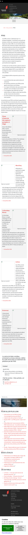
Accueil (11, 5)
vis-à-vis (13, 515)
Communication (13, 8)
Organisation (12, 6)
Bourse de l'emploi (15, 506)
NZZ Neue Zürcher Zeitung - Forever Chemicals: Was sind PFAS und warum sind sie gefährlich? (15, 479)
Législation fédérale (9, 466)
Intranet (13, 498)
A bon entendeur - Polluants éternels (14, 476)
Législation (14, 496)
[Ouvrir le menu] (14, 21)
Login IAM (13, 508)
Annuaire (13, 493)
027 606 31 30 (8, 384)
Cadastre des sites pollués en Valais (13, 418)
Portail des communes (16, 500)
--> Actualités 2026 (7, 155)
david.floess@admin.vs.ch (11, 382)
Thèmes (11, 10)
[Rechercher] (25, 397)
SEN (4, 28)
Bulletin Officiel (15, 514)
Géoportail (13, 495)
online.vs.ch (12, 11)
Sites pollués (9, 28)
